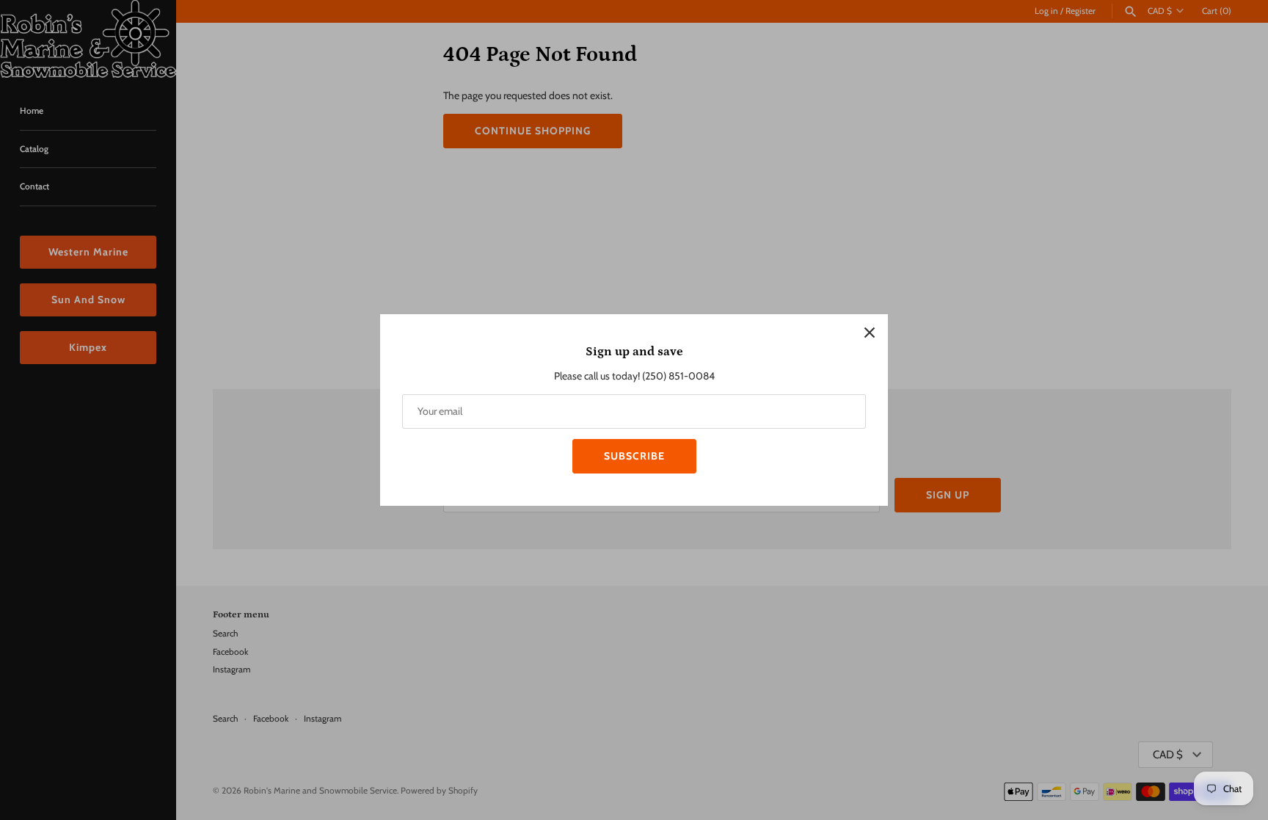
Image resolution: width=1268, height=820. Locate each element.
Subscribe (634, 455)
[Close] (869, 332)
